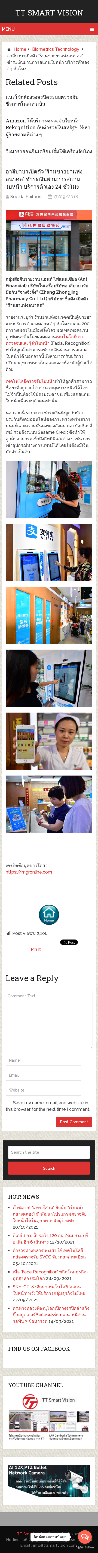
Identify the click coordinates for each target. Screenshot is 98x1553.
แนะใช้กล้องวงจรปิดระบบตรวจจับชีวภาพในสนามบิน (42, 100)
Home (20, 49)
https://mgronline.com (29, 872)
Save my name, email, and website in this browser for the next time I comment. (48, 1106)
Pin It (36, 949)
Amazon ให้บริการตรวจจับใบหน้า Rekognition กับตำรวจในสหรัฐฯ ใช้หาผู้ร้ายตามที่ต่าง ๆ (48, 127)
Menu (8, 29)
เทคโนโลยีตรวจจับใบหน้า (30, 381)
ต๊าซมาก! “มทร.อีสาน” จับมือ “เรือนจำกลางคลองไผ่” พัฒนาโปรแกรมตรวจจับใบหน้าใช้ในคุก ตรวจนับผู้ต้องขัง (50, 1214)
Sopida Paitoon (25, 196)
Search (49, 1168)
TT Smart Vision (49, 13)
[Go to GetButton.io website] (85, 1547)
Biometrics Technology (55, 49)
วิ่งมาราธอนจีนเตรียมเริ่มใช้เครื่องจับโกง (49, 151)
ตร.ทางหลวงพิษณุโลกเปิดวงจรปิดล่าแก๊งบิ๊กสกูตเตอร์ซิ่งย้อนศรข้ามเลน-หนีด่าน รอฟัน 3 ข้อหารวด (51, 1315)
